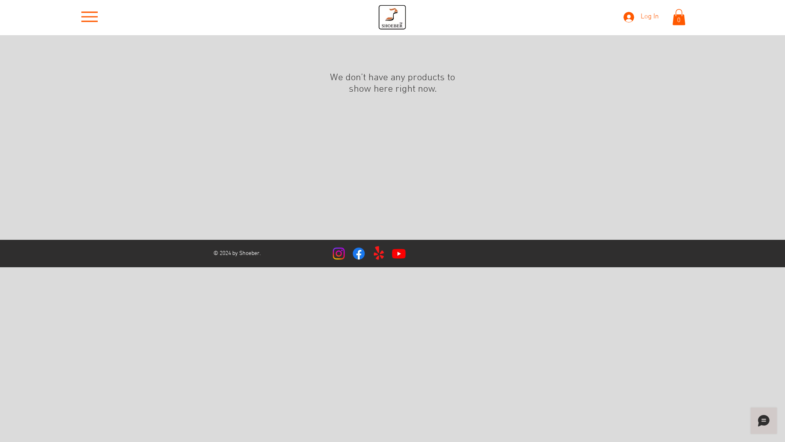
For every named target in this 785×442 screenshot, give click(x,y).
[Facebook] (359, 254)
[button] (679, 17)
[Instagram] (339, 254)
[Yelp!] (379, 254)
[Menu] (89, 17)
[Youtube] (399, 254)
